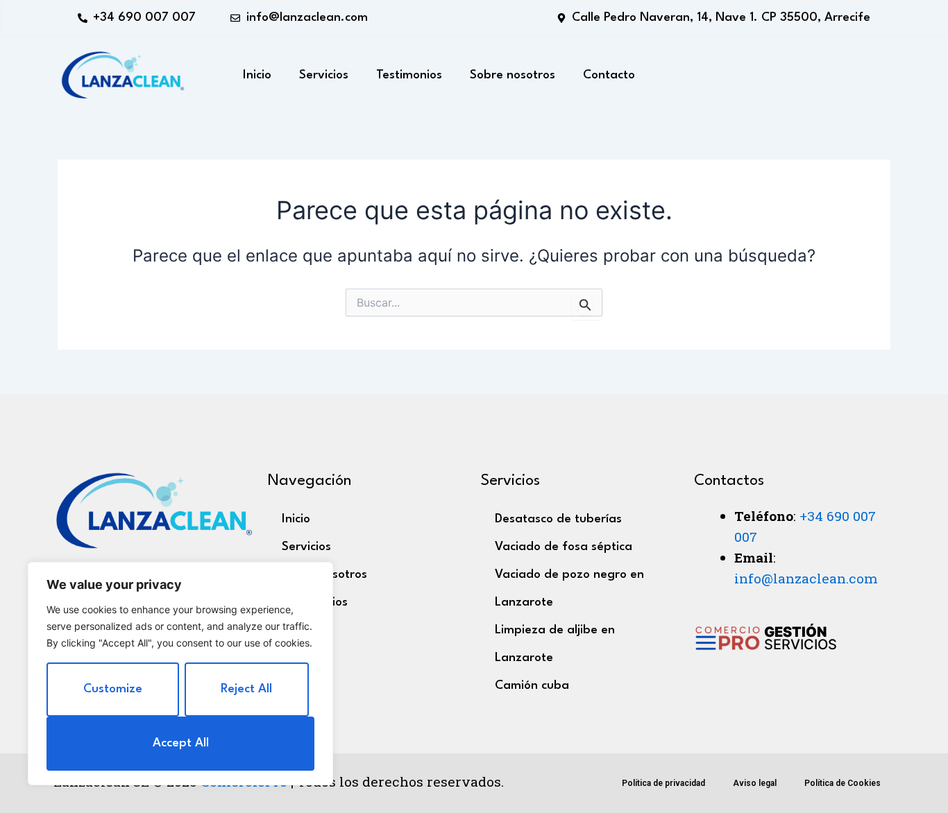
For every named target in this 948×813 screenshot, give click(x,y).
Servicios (323, 75)
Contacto (609, 75)
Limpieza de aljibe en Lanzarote (555, 644)
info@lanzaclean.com (806, 578)
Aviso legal (755, 783)
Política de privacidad (663, 783)
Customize (112, 689)
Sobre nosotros (512, 75)
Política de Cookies (842, 783)
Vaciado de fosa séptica (563, 547)
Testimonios (409, 75)
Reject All (246, 689)
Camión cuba (532, 686)
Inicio (257, 75)
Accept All (181, 743)
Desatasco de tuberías (558, 519)
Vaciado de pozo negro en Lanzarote (569, 588)
